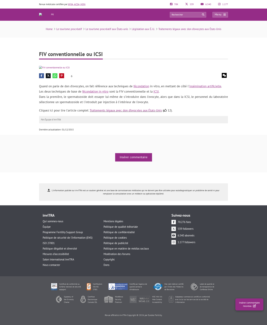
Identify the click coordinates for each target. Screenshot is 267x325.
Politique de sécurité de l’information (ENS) (67, 237)
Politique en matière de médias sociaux (126, 248)
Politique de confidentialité (119, 232)
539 (191, 4)
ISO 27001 (49, 243)
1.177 (225, 4)
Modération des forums (117, 254)
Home (49, 29)
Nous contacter (51, 265)
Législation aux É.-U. (143, 29)
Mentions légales (113, 221)
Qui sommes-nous (53, 221)
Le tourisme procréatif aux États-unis (107, 29)
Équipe (47, 226)
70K (176, 4)
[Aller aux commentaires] (224, 75)
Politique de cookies (115, 237)
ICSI (156, 91)
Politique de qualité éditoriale (121, 226)
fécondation (141, 86)
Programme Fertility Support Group (63, 232)
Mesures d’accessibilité (56, 254)
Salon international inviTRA (58, 259)
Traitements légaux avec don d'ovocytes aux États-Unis (189, 29)
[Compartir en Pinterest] (61, 75)
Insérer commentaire (133, 157)
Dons (106, 265)
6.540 (208, 4)
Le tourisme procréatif (69, 29)
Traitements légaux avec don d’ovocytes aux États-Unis (126, 110)
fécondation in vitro (95, 91)
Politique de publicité (116, 243)
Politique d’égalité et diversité (60, 248)
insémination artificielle (205, 86)
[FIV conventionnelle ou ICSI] (54, 67)
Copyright (109, 259)
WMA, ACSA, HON (76, 4)
